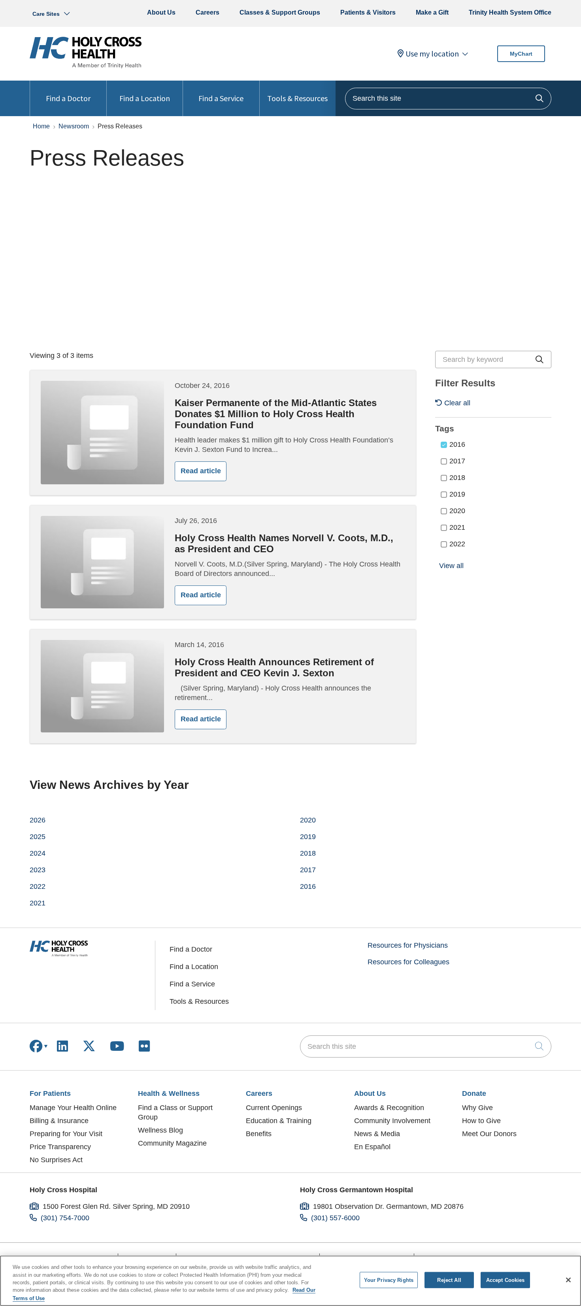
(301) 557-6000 (335, 1218)
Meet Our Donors (489, 1134)
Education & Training (278, 1121)
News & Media (377, 1134)
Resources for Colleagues (408, 962)
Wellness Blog (160, 1130)
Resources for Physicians (408, 945)
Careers (207, 12)
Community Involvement (392, 1121)
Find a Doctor (68, 98)
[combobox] (448, 98)
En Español (372, 1147)
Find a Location (144, 98)
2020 (457, 511)
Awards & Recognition (389, 1108)
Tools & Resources (297, 98)
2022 (457, 544)
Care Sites (46, 14)
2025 (37, 837)
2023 (37, 870)
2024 (37, 853)
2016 (457, 444)
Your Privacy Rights (388, 1280)
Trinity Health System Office (510, 12)
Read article (201, 471)
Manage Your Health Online (73, 1108)
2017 (457, 461)
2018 (457, 478)
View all (451, 566)
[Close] (568, 1280)
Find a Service (220, 98)
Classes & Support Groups (280, 12)
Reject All (449, 1280)
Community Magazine (172, 1143)
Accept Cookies (505, 1280)
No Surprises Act (56, 1160)
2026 (37, 820)
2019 (457, 494)
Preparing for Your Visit (66, 1134)
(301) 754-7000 (65, 1218)
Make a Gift (432, 12)
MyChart (521, 54)
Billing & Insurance (59, 1121)
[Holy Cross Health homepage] (85, 66)
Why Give (477, 1108)
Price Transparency (60, 1147)
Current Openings (274, 1108)
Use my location (432, 54)
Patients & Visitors (368, 12)
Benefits (259, 1134)
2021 (457, 527)
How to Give (481, 1121)
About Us (161, 12)
